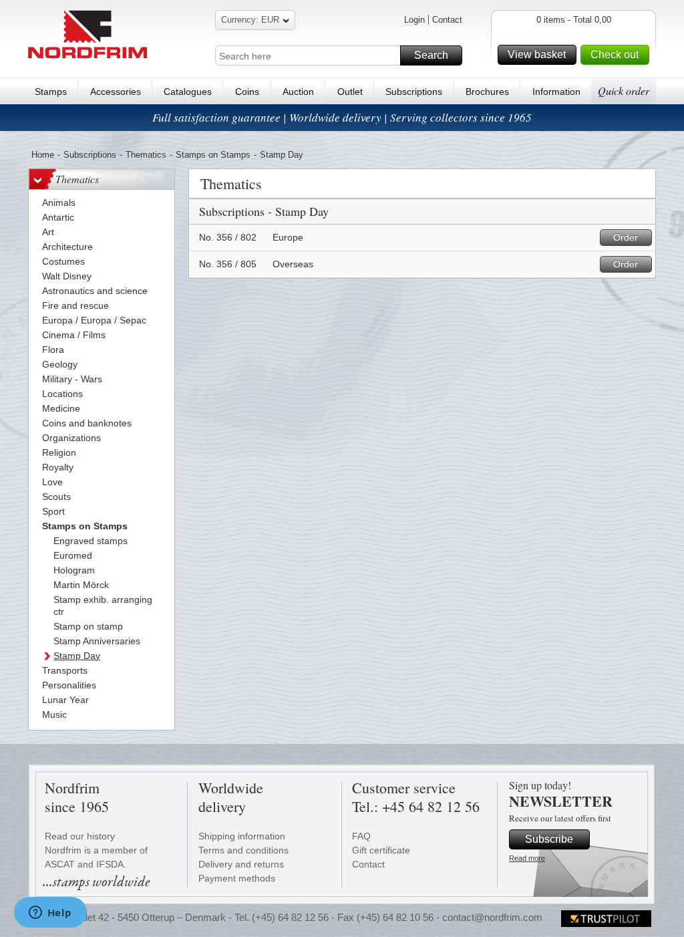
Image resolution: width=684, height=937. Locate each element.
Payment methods (236, 878)
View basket (537, 54)
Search (431, 55)
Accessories (115, 91)
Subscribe (549, 839)
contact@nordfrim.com (492, 917)
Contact (447, 20)
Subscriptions (413, 91)
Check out (614, 54)
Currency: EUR (250, 20)
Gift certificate (381, 850)
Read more (527, 858)
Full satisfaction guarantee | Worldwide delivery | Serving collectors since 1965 (342, 117)
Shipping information (241, 836)
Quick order (623, 91)
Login (414, 20)
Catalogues (188, 91)
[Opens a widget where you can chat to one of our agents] (50, 913)
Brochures (487, 91)
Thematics (146, 155)
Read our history (80, 836)
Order (625, 237)
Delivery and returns (241, 864)
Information (556, 91)
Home (42, 155)
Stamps (51, 91)
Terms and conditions (243, 850)
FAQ (361, 836)
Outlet (350, 91)
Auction (298, 91)
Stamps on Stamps (213, 155)
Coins (247, 91)
